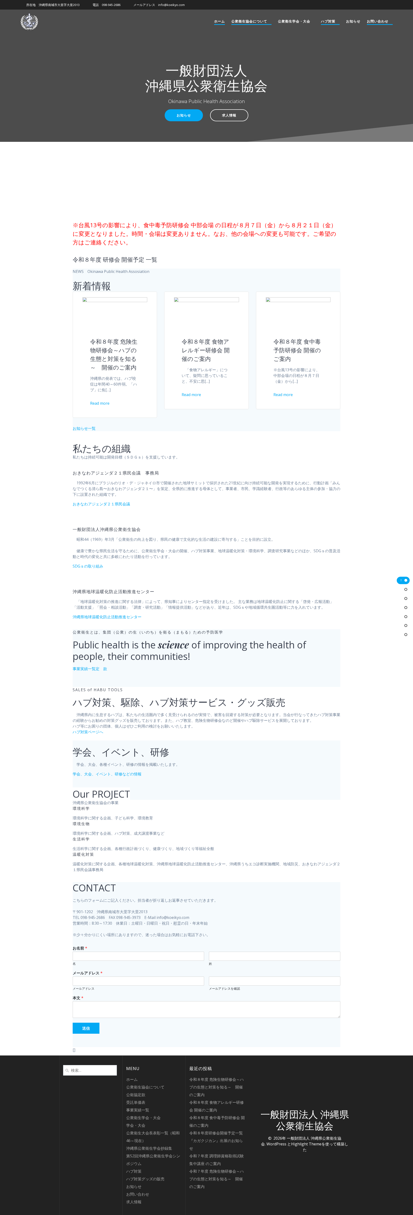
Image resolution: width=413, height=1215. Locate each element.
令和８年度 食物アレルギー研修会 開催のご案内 (206, 350)
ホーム (219, 21)
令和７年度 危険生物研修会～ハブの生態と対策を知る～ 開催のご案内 (216, 1179)
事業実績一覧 (84, 668)
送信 (86, 1028)
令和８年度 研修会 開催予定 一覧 (115, 259)
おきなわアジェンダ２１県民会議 (101, 504)
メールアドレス (88, 973)
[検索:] (90, 1069)
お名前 (80, 948)
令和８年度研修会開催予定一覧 (216, 1133)
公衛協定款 (135, 1094)
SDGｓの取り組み (88, 566)
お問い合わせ (377, 21)
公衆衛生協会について (249, 21)
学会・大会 (135, 1125)
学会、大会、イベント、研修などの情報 (107, 774)
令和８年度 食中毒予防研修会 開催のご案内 (297, 350)
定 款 (101, 668)
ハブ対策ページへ (88, 732)
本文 (78, 997)
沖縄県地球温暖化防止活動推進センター (107, 616)
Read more (99, 403)
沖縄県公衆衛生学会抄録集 (149, 1148)
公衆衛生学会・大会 (294, 21)
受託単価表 (135, 1102)
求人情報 (229, 115)
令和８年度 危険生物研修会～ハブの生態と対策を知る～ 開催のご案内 (216, 1087)
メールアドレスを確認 (224, 989)
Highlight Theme (306, 1144)
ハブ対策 (328, 21)
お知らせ (353, 21)
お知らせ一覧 (84, 428)
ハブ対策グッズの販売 (145, 1179)
